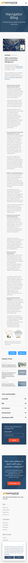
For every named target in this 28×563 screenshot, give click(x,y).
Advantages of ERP (7, 417)
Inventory (7, 55)
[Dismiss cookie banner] (23, 544)
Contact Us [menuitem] (6, 514)
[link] (9, 3)
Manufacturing (6, 412)
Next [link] (21, 353)
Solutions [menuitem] (5, 527)
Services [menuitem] (5, 529)
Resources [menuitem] (5, 512)
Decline (19, 557)
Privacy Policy (6, 554)
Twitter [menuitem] (5, 538)
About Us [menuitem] (5, 507)
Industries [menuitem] (5, 525)
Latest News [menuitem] (6, 510)
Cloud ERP (5, 398)
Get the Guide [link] (13, 483)
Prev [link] (13, 353)
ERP (3, 403)
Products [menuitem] (5, 522)
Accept (9, 557)
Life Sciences (6, 408)
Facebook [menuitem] (5, 540)
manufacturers (19, 66)
